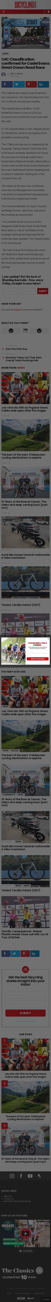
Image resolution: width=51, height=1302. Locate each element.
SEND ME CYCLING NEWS (38, 659)
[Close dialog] (49, 638)
